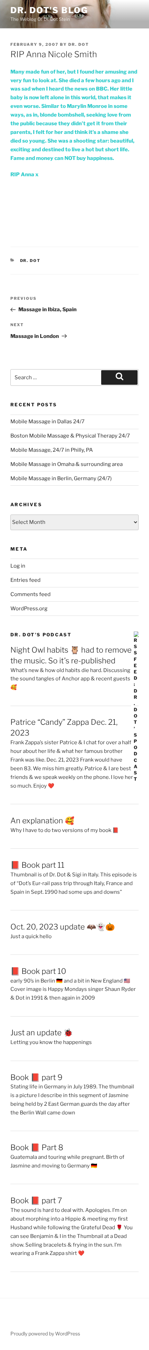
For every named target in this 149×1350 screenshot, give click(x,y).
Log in (17, 566)
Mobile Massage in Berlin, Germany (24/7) (61, 478)
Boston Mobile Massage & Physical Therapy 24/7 (70, 436)
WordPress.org (28, 608)
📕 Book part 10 (38, 971)
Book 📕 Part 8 (36, 1147)
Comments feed (30, 594)
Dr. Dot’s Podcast (40, 634)
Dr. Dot (78, 44)
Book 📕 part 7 (36, 1200)
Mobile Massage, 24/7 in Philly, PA (51, 450)
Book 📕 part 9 (36, 1077)
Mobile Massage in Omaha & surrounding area (66, 464)
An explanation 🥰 (42, 820)
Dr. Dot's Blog (49, 10)
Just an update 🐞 (41, 1032)
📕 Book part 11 (37, 864)
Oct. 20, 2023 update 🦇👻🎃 (62, 926)
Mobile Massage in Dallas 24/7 (47, 421)
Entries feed (25, 580)
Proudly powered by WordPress (45, 1333)
